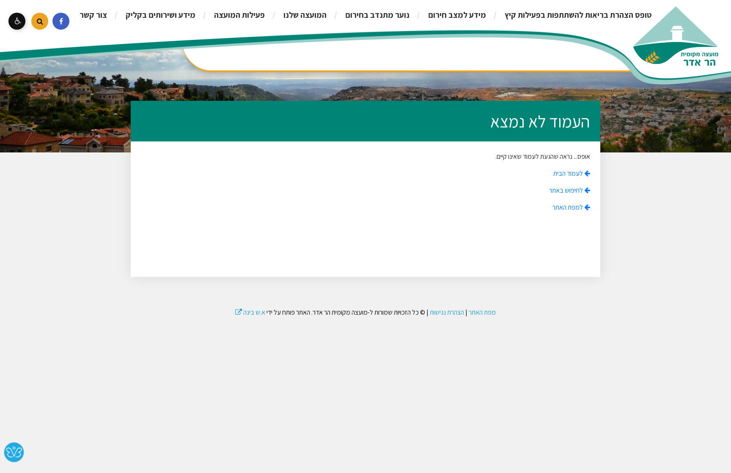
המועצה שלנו (304, 14)
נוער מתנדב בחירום (376, 14)
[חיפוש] (39, 21)
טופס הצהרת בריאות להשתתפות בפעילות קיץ (577, 14)
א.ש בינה (250, 312)
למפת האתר (568, 207)
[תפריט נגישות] (16, 21)
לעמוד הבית (568, 173)
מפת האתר (482, 312)
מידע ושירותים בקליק (159, 14)
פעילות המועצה (238, 14)
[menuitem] (569, 15)
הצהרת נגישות (447, 312)
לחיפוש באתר (566, 190)
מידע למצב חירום (456, 14)
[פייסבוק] (60, 21)
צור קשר (93, 14)
